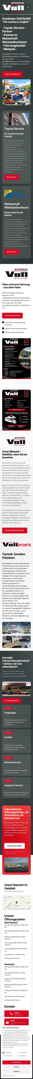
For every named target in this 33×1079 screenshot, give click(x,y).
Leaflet (9, 909)
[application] (16, 902)
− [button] (4, 900)
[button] (16, 902)
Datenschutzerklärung (9, 1076)
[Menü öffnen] (28, 7)
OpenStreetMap (16, 909)
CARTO (28, 909)
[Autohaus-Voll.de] (13, 7)
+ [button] (4, 898)
